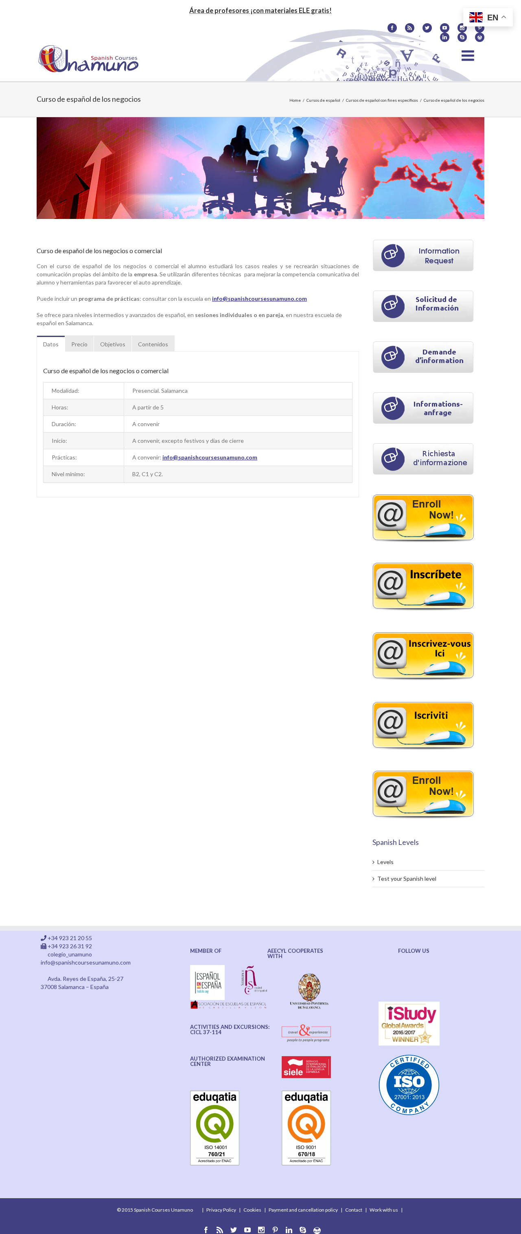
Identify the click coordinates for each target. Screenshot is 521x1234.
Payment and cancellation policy (303, 1210)
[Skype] (462, 37)
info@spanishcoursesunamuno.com (259, 298)
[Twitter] (427, 28)
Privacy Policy (221, 1210)
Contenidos (153, 344)
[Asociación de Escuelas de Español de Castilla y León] (229, 1003)
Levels (385, 861)
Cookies (252, 1210)
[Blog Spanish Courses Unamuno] (479, 37)
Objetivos (112, 344)
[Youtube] (444, 28)
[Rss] (409, 28)
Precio (79, 344)
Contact (353, 1210)
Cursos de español (323, 100)
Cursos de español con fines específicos (382, 100)
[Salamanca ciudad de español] (254, 968)
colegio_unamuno (70, 954)
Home (295, 100)
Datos (51, 344)
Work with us (384, 1210)
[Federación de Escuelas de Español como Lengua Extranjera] (207, 968)
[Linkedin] (444, 37)
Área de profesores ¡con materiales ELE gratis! (260, 10)
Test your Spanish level (406, 878)
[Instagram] (462, 28)
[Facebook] (392, 28)
